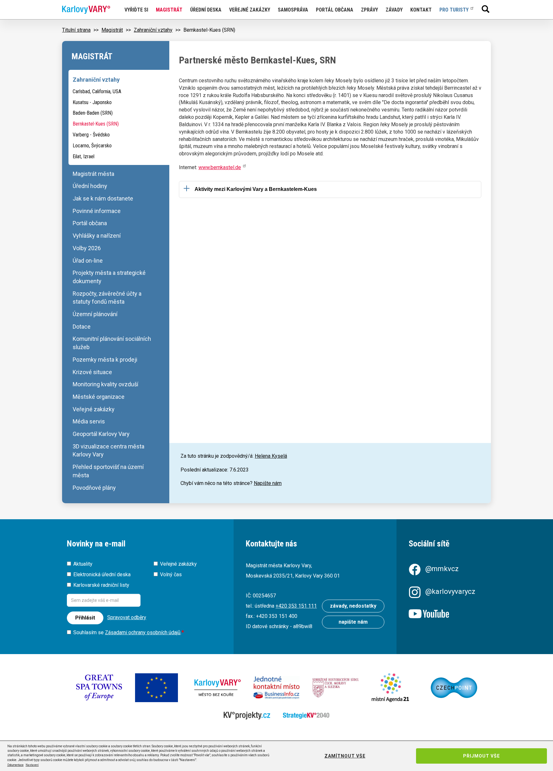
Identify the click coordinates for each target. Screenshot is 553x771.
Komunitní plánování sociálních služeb (112, 342)
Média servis (89, 421)
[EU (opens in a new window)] (158, 687)
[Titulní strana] (86, 10)
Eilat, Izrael (83, 156)
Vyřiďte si (136, 10)
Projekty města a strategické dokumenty (109, 276)
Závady (394, 10)
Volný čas (171, 574)
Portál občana (334, 10)
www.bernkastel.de (219, 167)
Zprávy (369, 10)
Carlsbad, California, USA (97, 91)
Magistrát (169, 10)
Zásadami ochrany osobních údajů (142, 632)
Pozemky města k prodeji (105, 359)
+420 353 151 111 (296, 606)
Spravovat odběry (126, 617)
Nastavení (32, 765)
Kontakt (421, 10)
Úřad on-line (88, 260)
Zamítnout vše (345, 756)
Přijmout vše (481, 756)
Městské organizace (98, 396)
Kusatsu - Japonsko (92, 102)
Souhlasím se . (127, 632)
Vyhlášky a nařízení (97, 235)
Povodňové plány (94, 487)
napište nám (353, 622)
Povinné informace (97, 211)
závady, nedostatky (353, 606)
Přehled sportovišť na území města (108, 471)
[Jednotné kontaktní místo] (276, 688)
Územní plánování (95, 314)
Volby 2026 (87, 248)
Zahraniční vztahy (153, 30)
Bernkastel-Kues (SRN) (96, 124)
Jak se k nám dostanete (103, 198)
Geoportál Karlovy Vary (101, 434)
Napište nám (268, 483)
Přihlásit (85, 618)
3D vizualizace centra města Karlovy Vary (108, 450)
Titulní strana (76, 30)
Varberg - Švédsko (91, 135)
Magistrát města (93, 173)
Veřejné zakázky (249, 10)
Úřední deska (205, 10)
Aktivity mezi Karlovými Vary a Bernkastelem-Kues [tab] (256, 189)
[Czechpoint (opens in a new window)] (454, 687)
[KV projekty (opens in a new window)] (247, 715)
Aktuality (82, 564)
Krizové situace (92, 372)
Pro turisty (454, 10)
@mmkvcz (442, 569)
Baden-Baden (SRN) (93, 113)
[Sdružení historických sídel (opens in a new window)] (335, 687)
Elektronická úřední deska (102, 574)
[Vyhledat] (485, 9)
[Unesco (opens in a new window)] (99, 688)
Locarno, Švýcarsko (92, 146)
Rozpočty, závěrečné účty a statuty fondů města (107, 297)
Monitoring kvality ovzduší (105, 384)
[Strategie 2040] (306, 716)
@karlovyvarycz (450, 591)
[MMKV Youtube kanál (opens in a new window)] (447, 614)
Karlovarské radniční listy (101, 585)
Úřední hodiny (90, 186)
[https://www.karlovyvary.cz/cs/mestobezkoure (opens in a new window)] (217, 687)
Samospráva (293, 10)
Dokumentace (15, 765)
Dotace (82, 326)
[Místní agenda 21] (395, 687)
